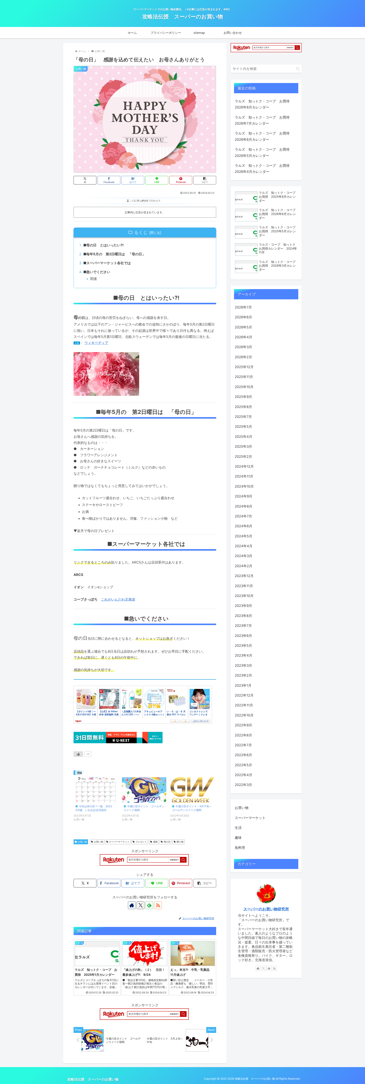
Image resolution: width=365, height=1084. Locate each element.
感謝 (155, 841)
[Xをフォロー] (140, 905)
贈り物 (180, 841)
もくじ (141, 232)
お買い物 (82, 841)
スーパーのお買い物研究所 (266, 909)
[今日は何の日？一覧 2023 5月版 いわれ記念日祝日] (96, 790)
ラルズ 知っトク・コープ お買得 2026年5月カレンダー (264, 152)
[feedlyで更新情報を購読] (149, 905)
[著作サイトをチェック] (132, 905)
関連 (93, 279)
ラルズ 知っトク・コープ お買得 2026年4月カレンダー (264, 169)
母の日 (167, 841)
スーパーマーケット (119, 841)
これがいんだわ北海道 (118, 599)
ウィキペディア (96, 343)
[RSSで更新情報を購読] (158, 905)
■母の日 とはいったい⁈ (103, 245)
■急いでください (96, 272)
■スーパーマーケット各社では (107, 263)
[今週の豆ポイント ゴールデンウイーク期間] (144, 790)
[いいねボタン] (78, 754)
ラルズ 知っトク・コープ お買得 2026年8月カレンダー (264, 104)
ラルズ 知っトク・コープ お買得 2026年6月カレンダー (264, 136)
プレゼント (141, 841)
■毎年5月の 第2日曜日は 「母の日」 (114, 254)
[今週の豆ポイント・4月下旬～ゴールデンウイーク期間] (192, 790)
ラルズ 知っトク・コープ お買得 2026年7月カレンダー (264, 120)
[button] (204, 180)
